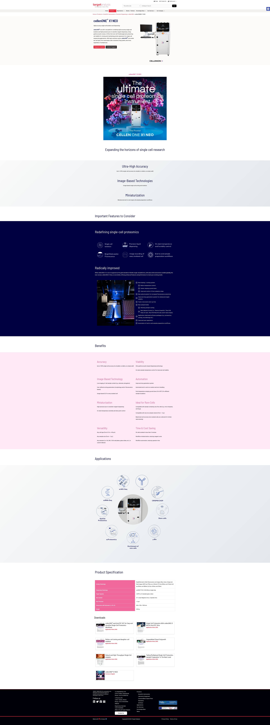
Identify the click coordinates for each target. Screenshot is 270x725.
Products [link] (112, 10)
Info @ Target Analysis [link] (124, 709)
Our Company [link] (160, 10)
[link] (268, 9)
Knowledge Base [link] (140, 10)
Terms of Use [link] (173, 719)
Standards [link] (141, 700)
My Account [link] (172, 1)
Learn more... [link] (101, 695)
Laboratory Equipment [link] (144, 696)
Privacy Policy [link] (165, 719)
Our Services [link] (150, 10)
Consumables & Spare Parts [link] (145, 698)
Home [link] (106, 10)
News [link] (156, 1)
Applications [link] (120, 10)
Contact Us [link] (163, 1)
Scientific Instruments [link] (144, 694)
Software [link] (140, 703)
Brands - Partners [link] (130, 10)
